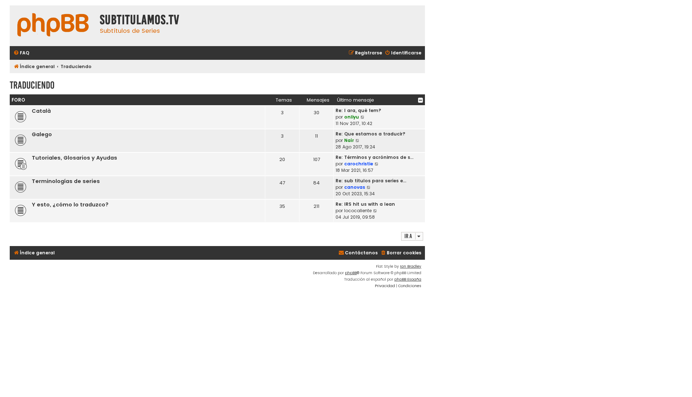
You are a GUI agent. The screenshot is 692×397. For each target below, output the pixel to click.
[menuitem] (21, 53)
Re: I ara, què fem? (358, 110)
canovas (354, 187)
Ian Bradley (410, 266)
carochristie (358, 164)
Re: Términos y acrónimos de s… (374, 157)
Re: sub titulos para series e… (371, 181)
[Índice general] (53, 25)
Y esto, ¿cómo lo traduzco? (70, 204)
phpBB (351, 273)
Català (41, 111)
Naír (349, 140)
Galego (42, 134)
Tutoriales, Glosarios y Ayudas (74, 157)
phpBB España (407, 279)
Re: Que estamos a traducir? (370, 134)
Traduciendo (32, 85)
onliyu (351, 117)
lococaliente (358, 211)
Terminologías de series (66, 181)
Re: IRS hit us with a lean (365, 204)
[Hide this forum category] (420, 100)
